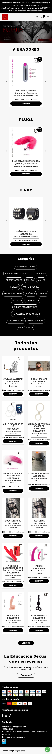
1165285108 (7, 729)
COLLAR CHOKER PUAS (38, 473)
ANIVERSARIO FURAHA (25, 267)
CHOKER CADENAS (39, 379)
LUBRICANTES (32, 300)
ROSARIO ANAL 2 (39, 615)
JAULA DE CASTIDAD (12, 379)
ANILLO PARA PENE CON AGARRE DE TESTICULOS (39, 426)
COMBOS (43, 294)
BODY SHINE (39, 521)
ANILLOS (30, 280)
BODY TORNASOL (13, 521)
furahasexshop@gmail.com (14, 727)
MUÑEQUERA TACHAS (26, 231)
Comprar (26, 103)
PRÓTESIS (30, 294)
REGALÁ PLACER (25, 327)
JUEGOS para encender (25, 307)
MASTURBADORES (30, 287)
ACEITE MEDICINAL (15, 321)
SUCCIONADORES (14, 280)
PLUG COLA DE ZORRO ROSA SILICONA (13, 474)
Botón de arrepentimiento (13, 737)
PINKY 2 (39, 566)
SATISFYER (17, 300)
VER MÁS (26, 643)
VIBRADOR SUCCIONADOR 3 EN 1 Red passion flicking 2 (13, 568)
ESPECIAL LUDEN (36, 321)
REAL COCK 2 (13, 615)
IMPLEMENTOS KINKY (13, 294)
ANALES (41, 280)
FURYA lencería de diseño (25, 314)
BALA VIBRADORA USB (26, 91)
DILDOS (15, 287)
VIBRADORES (40, 273)
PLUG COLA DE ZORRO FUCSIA (26, 161)
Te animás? (26, 675)
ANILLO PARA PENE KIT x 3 (13, 425)
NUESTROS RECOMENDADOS (17, 273)
